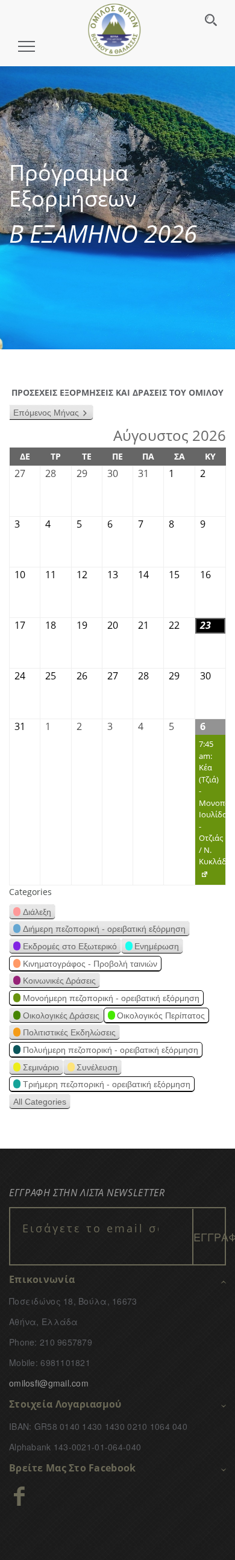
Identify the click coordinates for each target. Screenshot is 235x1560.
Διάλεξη (37, 912)
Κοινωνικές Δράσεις (59, 980)
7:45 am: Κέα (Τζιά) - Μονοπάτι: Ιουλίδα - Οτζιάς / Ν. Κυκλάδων (210, 811)
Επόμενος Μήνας (46, 412)
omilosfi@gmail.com (49, 1383)
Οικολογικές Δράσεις (61, 1015)
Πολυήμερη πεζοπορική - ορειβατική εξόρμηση (110, 1050)
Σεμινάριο (41, 1067)
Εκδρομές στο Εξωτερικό (70, 946)
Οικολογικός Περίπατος (161, 1015)
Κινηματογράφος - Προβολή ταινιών (90, 964)
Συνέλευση (97, 1067)
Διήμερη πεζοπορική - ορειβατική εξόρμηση (104, 929)
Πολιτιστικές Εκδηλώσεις (69, 1032)
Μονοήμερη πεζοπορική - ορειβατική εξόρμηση (111, 998)
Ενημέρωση (156, 946)
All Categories (39, 1101)
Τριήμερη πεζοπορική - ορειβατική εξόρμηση (106, 1084)
